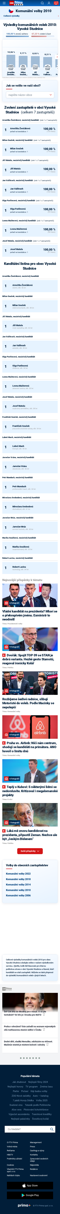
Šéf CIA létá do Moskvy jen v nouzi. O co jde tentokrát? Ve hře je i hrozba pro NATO (25, 1013)
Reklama (11, 1150)
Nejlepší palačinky (20, 1118)
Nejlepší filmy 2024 (38, 1082)
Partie (16, 1091)
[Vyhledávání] (42, 3)
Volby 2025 (41, 1100)
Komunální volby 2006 (18, 895)
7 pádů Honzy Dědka (23, 1100)
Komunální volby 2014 (18, 884)
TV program (32, 1086)
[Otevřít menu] (4, 3)
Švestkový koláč (40, 1118)
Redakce (34, 1169)
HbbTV (10, 1155)
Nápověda (34, 1165)
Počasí (24, 1091)
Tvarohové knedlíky (42, 1114)
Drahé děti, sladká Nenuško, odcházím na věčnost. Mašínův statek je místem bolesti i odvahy (28, 1043)
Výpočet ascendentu (19, 1114)
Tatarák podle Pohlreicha (37, 1105)
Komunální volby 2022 (18, 873)
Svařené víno (16, 1105)
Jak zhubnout (19, 1082)
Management (36, 1142)
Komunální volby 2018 (18, 879)
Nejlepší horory (15, 1086)
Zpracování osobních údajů (39, 1160)
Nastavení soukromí (38, 1175)
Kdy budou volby (39, 1091)
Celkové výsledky (12, 16)
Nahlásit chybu (13, 1175)
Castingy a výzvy (37, 1150)
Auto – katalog (40, 1095)
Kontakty (34, 1155)
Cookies (10, 1165)
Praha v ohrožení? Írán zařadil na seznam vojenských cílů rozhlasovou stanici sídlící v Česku (30, 1028)
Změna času (46, 1086)
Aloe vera (16, 1109)
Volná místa (12, 1146)
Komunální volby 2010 (18, 890)
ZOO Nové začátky (21, 1095)
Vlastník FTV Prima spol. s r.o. (15, 1170)
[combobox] (28, 95)
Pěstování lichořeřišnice (36, 1109)
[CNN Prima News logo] (16, 3)
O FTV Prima (12, 1142)
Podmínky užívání (14, 1159)
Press (32, 1146)
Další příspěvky (28, 851)
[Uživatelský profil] (49, 3)
